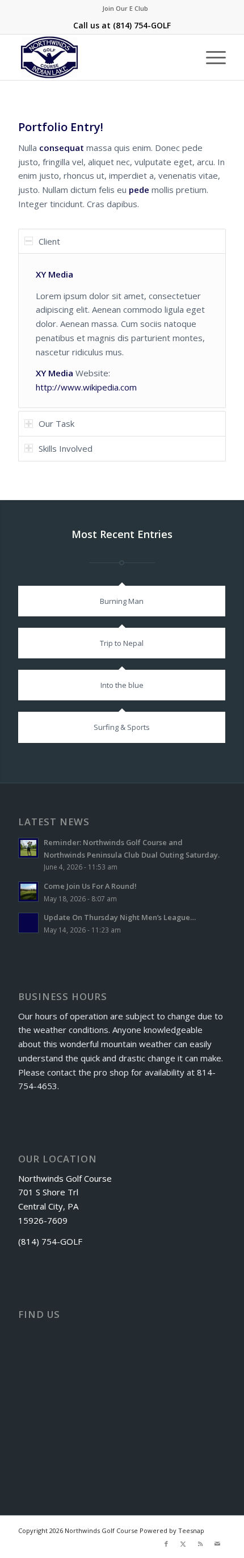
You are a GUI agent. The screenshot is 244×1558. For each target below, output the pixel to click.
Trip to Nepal (122, 643)
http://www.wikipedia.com (86, 387)
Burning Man (122, 601)
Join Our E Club (125, 8)
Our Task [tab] (56, 423)
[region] (122, 330)
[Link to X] (183, 1543)
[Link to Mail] (217, 1543)
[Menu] (210, 57)
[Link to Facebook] (166, 1543)
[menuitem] (125, 8)
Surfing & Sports (122, 727)
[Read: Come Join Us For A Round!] (28, 891)
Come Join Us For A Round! (90, 886)
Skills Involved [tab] (65, 448)
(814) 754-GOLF (142, 25)
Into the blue (122, 685)
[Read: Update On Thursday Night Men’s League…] (28, 923)
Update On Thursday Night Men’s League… (120, 917)
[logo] (101, 57)
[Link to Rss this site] (200, 1543)
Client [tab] (49, 241)
